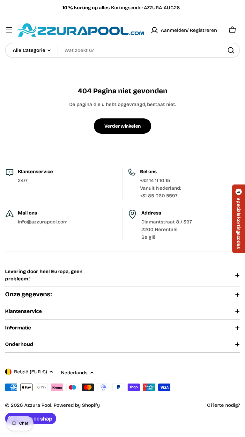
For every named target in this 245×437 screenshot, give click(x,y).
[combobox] (122, 50)
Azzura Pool (37, 405)
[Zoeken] (231, 50)
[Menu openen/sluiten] (9, 30)
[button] (238, 218)
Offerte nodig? (223, 405)
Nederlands (74, 373)
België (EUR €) (30, 372)
